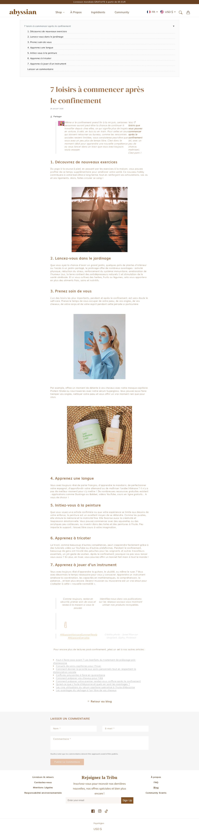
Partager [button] (57, 116)
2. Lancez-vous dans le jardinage (45, 36)
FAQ (156, 782)
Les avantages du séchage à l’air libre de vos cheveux (86, 690)
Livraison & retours (43, 777)
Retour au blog (101, 701)
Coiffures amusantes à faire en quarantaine (80, 675)
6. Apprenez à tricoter (39, 58)
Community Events (156, 792)
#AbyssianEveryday (78, 637)
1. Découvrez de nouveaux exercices (47, 31)
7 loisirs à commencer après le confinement (47, 26)
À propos (156, 777)
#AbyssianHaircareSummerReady (78, 634)
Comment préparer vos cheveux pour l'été (79, 678)
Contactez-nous (43, 782)
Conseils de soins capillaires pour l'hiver (78, 666)
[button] (58, 12)
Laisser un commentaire (40, 69)
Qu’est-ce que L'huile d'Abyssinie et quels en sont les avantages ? (93, 684)
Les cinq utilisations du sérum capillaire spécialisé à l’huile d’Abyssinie (95, 687)
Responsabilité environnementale (43, 792)
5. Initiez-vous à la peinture (42, 53)
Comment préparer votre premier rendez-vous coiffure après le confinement (98, 681)
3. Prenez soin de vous (39, 42)
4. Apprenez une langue (40, 47)
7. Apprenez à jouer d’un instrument (46, 63)
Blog (156, 787)
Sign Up (127, 800)
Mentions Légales (43, 787)
